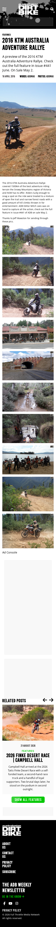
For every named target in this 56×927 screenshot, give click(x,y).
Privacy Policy (7, 864)
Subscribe (9, 872)
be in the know (11, 896)
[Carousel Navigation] (48, 699)
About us (6, 845)
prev (44, 699)
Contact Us (8, 854)
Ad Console (9, 552)
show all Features (28, 799)
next (51, 699)
